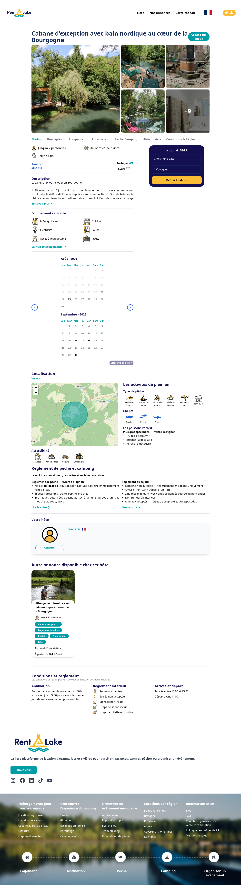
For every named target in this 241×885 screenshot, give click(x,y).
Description (55, 139)
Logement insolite (29, 836)
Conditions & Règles (180, 139)
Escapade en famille (72, 825)
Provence (150, 821)
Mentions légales (196, 835)
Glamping (66, 820)
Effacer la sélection (121, 362)
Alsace (148, 826)
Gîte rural (24, 831)
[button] (177, 159)
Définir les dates (176, 180)
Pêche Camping (126, 139)
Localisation (101, 139)
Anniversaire (110, 815)
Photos (36, 139)
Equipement (78, 139)
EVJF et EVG (109, 825)
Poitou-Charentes (155, 810)
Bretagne (150, 816)
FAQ (188, 816)
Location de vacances (31, 820)
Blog (188, 810)
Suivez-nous (23, 770)
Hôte (146, 139)
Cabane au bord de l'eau (33, 825)
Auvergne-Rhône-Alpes (158, 831)
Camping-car (68, 836)
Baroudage (67, 831)
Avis (158, 139)
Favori (121, 169)
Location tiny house (30, 815)
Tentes (64, 815)
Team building (111, 831)
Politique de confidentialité (202, 830)
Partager (122, 163)
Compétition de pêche (116, 836)
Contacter (49, 547)
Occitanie (150, 837)
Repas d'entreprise (113, 820)
